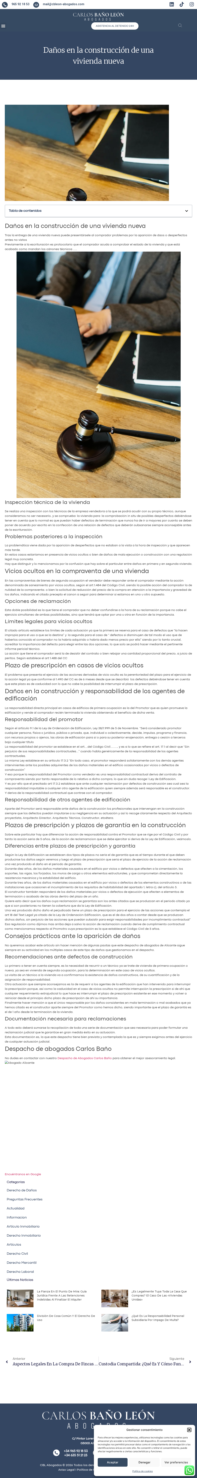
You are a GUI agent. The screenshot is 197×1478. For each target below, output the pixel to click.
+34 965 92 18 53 (76, 1451)
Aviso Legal (66, 1470)
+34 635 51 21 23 (75, 1455)
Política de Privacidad (92, 1470)
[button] (189, 1430)
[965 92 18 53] (5, 5)
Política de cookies (142, 1471)
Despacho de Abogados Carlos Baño (85, 1058)
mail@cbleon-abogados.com (63, 4)
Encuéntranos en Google (23, 1174)
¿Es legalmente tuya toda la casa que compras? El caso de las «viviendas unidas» (159, 1295)
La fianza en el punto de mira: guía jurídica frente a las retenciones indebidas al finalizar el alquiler (62, 1295)
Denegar (144, 1462)
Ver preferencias (176, 1462)
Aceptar (112, 1462)
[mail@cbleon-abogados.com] (36, 5)
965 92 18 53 (20, 4)
